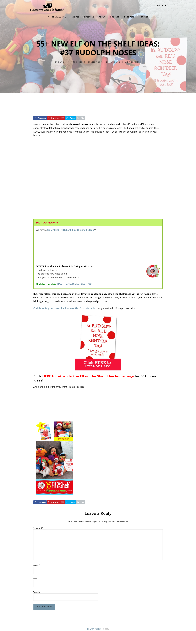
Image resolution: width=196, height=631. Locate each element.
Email (36, 578)
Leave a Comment (131, 62)
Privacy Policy (94, 629)
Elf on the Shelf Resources (80, 62)
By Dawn (59, 62)
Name (36, 565)
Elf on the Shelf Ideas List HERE (74, 284)
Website (36, 592)
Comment (38, 528)
